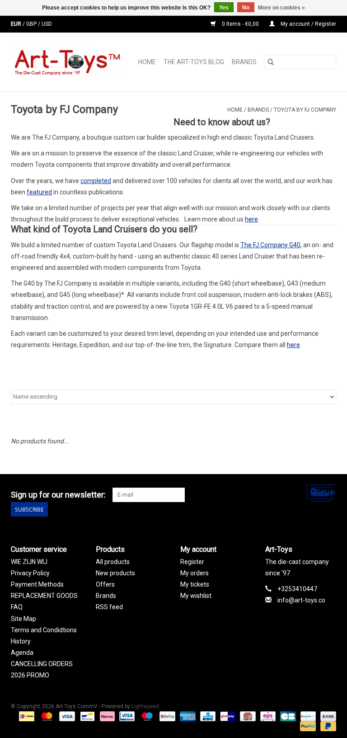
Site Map (23, 618)
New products (115, 573)
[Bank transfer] (326, 716)
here (251, 219)
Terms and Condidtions (44, 630)
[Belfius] (166, 716)
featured (39, 192)
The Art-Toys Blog (194, 62)
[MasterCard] (46, 716)
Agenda (22, 652)
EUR (17, 24)
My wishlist (195, 595)
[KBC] (207, 716)
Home (147, 62)
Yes (224, 8)
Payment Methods (37, 584)
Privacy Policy (30, 573)
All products (113, 561)
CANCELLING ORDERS (42, 663)
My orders (194, 573)
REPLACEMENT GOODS (44, 595)
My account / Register (307, 24)
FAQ (17, 607)
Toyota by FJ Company (305, 110)
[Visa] (66, 716)
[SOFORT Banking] (106, 716)
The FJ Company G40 (270, 245)
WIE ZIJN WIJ (29, 561)
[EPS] (267, 716)
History (21, 641)
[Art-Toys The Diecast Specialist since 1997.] (69, 62)
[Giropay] (227, 716)
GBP (32, 24)
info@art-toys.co (301, 600)
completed (95, 180)
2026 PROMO (30, 675)
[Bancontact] (86, 716)
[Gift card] (247, 716)
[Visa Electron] (126, 716)
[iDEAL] (26, 716)
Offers (105, 584)
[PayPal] (307, 726)
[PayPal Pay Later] (326, 726)
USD (47, 24)
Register (192, 561)
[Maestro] (146, 716)
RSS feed (109, 607)
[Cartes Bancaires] (287, 716)
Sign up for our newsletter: (58, 494)
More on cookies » (281, 8)
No (245, 8)
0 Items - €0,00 (240, 24)
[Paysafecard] (307, 716)
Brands (244, 62)
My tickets (194, 584)
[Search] (270, 62)
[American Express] (187, 716)
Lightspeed (145, 706)
